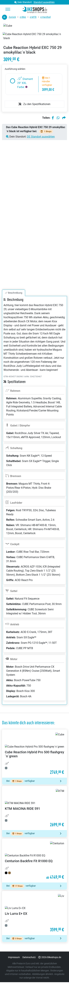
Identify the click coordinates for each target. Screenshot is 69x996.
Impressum (14, 957)
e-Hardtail (45, 17)
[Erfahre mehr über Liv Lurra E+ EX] (34, 913)
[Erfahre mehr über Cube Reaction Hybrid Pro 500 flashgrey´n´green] (34, 754)
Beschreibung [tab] (15, 292)
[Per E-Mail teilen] (64, 118)
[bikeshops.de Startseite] (34, 9)
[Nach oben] (60, 987)
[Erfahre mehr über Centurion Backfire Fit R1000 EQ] (34, 861)
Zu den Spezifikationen (36, 104)
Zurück (12, 17)
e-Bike (23, 17)
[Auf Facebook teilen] (52, 118)
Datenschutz (29, 957)
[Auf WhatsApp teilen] (58, 118)
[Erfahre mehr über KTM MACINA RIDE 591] (34, 808)
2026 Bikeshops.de (51, 957)
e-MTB (33, 17)
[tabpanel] (34, 504)
